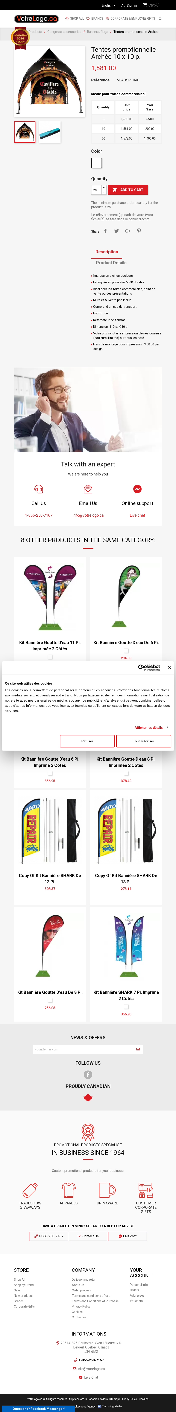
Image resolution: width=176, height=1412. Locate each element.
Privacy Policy (81, 1306)
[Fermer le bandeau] (169, 667)
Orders (134, 1290)
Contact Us (90, 1236)
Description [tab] (107, 251)
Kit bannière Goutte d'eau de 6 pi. (126, 642)
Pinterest (139, 231)
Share (105, 231)
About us (78, 1285)
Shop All (77, 18)
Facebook (88, 1074)
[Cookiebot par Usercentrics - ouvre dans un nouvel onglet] (141, 667)
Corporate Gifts (24, 1306)
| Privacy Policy (128, 1399)
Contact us (79, 1317)
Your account (141, 1273)
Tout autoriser (143, 741)
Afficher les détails (149, 727)
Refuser (87, 741)
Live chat (129, 1236)
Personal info (139, 1284)
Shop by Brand (24, 1285)
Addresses (137, 1295)
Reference (100, 80)
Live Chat (91, 1377)
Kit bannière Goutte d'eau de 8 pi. (50, 992)
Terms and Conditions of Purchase (95, 1301)
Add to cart (127, 189)
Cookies (77, 1312)
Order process (81, 1290)
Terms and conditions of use (91, 1295)
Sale (17, 1290)
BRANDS (97, 18)
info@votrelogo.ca (91, 1369)
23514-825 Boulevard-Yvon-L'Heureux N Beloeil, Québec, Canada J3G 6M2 (91, 1347)
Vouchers (136, 1301)
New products (23, 1295)
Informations (89, 1334)
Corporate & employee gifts (132, 18)
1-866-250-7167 (50, 1236)
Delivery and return (84, 1279)
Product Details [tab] (111, 262)
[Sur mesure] (97, 164)
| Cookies (143, 1399)
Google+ (127, 231)
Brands (19, 1301)
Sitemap (114, 1399)
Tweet (116, 231)
